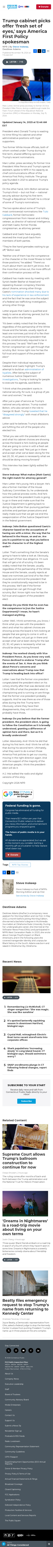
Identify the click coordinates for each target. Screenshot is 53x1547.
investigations (10, 379)
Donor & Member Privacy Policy (19, 1469)
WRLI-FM (29, 1367)
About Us (9, 1374)
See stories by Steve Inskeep (30, 896)
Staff (7, 1389)
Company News (12, 1379)
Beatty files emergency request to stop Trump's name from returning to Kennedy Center (25, 1307)
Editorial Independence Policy (18, 1505)
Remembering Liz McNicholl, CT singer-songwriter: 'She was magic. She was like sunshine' (28, 1010)
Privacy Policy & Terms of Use (17, 1474)
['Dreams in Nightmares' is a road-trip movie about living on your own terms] (25, 1203)
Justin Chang (8, 1239)
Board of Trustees (12, 1395)
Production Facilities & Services (18, 1510)
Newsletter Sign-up (13, 1431)
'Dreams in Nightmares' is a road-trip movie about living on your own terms (25, 1227)
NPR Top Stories (20, 865)
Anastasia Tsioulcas (10, 1319)
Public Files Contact (12, 1369)
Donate (45, 7)
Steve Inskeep (20, 46)
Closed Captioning (13, 1490)
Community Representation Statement (22, 1447)
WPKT (22, 1367)
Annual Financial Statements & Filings (21, 1479)
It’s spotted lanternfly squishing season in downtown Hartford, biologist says (26, 1023)
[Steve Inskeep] (8, 886)
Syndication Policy (13, 1500)
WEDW (19, 1364)
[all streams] (49, 1544)
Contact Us (10, 1415)
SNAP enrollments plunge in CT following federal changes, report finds (27, 1068)
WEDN (13, 1364)
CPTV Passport (11, 1457)
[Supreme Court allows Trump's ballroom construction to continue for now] (25, 1137)
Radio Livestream (12, 1441)
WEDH (7, 1364)
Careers (8, 1410)
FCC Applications (12, 1495)
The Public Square (12, 1521)
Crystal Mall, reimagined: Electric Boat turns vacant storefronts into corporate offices (27, 1037)
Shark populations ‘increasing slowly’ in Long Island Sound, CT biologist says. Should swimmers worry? (26, 1052)
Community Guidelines (15, 1452)
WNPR (16, 1367)
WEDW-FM (9, 1367)
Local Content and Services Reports (20, 1516)
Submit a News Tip (13, 1426)
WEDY (26, 1364)
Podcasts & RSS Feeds (15, 1436)
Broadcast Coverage (13, 1484)
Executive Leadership (14, 1384)
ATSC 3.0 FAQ (25, 1369)
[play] (3, 1544)
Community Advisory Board (17, 1400)
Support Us (10, 1421)
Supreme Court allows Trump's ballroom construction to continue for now (23, 1160)
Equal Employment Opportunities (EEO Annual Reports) (25, 1463)
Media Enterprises (12, 1405)
